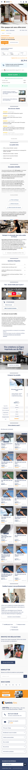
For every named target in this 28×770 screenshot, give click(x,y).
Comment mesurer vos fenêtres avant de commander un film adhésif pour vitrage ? (10, 92)
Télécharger (6, 695)
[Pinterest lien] (16, 685)
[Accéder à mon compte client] (23, 2)
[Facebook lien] (2, 685)
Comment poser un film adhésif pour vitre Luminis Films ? (10, 100)
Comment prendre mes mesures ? (7, 48)
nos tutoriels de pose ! (8, 325)
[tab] (2, 764)
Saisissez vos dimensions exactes (12, 65)
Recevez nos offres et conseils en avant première (12, 672)
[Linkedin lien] (9, 685)
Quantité (22, 52)
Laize (3, 52)
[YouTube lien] (6, 685)
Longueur (11, 52)
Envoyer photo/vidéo (8, 662)
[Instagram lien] (13, 685)
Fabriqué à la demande (7, 38)
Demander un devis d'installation (14, 616)
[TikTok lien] (19, 685)
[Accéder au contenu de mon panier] (26, 2)
